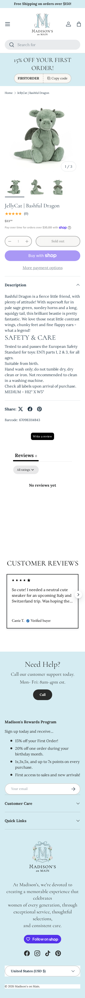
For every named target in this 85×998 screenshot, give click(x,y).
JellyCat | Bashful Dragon (33, 93)
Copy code (59, 78)
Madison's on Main (27, 986)
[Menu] (7, 24)
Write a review (42, 436)
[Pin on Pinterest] (39, 409)
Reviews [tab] (26, 455)
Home (9, 93)
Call (43, 695)
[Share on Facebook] (30, 409)
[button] (79, 24)
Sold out (57, 241)
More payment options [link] (43, 267)
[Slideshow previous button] (6, 594)
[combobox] (42, 45)
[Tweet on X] (20, 409)
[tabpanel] (42, 501)
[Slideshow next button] (78, 594)
